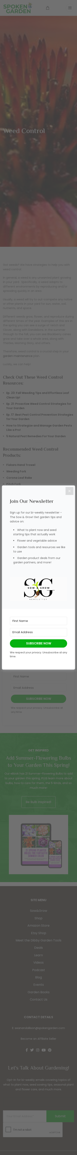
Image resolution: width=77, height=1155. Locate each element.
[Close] (69, 491)
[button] (38, 589)
